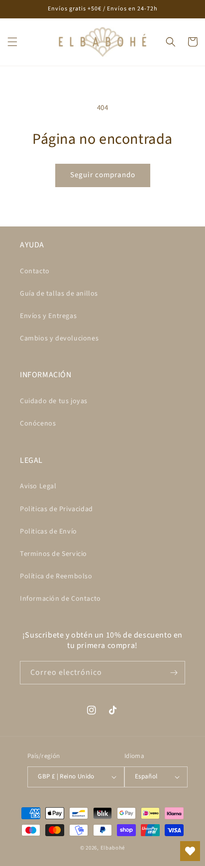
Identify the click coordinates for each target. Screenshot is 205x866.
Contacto (35, 271)
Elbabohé (113, 848)
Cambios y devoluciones (59, 338)
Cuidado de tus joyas (54, 401)
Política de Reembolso (56, 576)
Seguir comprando (102, 175)
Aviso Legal (38, 486)
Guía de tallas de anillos (59, 294)
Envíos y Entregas (48, 316)
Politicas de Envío (48, 532)
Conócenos (38, 424)
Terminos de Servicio (53, 554)
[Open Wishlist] (190, 851)
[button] (12, 42)
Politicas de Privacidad (56, 509)
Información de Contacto (60, 599)
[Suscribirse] (174, 672)
